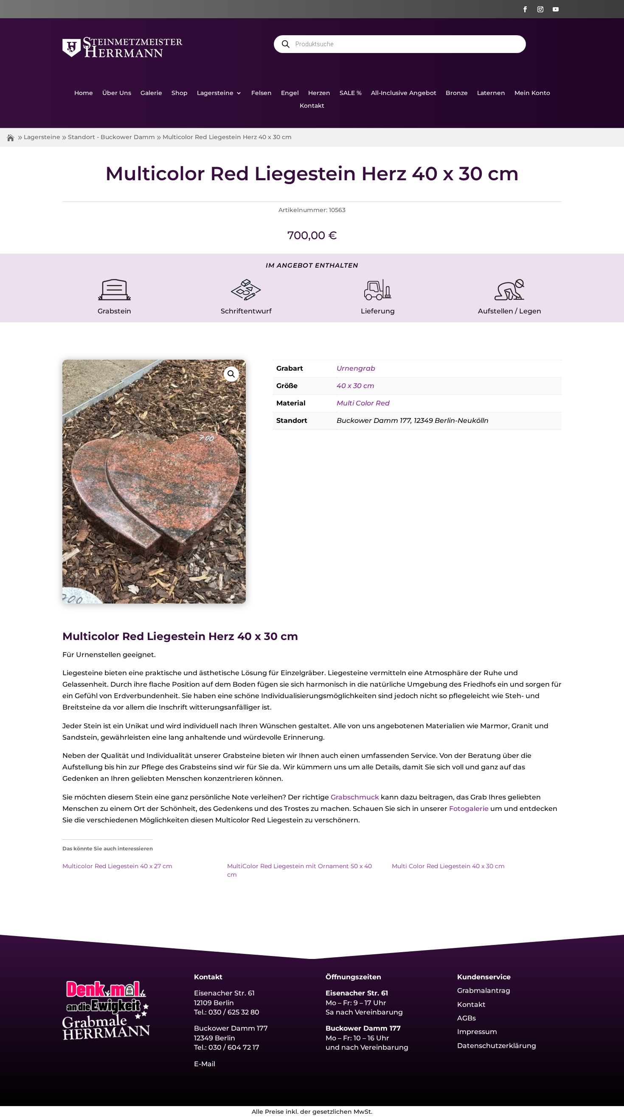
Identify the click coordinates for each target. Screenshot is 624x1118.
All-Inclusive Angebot (403, 93)
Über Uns (116, 93)
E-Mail (204, 1064)
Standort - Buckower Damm (111, 137)
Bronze (457, 93)
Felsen (261, 93)
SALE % (351, 93)
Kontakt (312, 106)
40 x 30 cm (355, 386)
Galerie (151, 93)
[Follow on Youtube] (556, 9)
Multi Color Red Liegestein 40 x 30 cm (448, 866)
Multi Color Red (363, 403)
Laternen (491, 93)
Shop (179, 93)
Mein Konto (532, 93)
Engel (290, 93)
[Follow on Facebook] (525, 9)
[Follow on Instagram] (540, 9)
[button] (231, 374)
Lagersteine (215, 93)
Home (83, 93)
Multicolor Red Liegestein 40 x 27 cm (117, 866)
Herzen (319, 93)
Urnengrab (356, 368)
